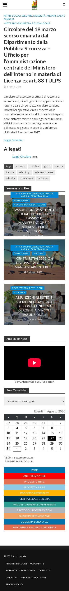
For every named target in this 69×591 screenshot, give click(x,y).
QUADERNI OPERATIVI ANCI (34, 516)
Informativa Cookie (33, 577)
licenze (10, 172)
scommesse (26, 178)
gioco (47, 166)
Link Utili (11, 577)
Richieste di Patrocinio (20, 570)
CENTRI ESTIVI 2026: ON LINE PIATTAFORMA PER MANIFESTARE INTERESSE (34, 262)
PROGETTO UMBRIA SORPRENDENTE (34, 504)
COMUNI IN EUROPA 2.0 (34, 521)
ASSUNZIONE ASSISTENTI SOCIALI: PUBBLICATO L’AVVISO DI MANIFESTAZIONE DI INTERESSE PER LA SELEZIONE (34, 220)
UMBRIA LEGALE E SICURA (35, 498)
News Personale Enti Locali (29, 204)
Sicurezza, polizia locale (34, 23)
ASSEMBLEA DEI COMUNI (19, 461)
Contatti (45, 570)
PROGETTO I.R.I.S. (34, 481)
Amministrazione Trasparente (25, 563)
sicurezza (43, 178)
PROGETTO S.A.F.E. (34, 487)
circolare (34, 166)
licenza (59, 166)
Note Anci (11, 23)
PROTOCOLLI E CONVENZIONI (34, 510)
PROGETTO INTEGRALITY (34, 493)
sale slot (10, 178)
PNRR (34, 470)
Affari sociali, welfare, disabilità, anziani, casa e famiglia (34, 17)
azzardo (20, 166)
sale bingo (24, 172)
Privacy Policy (14, 584)
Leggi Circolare (13, 140)
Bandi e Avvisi (21, 200)
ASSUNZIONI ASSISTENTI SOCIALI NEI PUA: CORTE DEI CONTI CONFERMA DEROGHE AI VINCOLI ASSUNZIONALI (34, 306)
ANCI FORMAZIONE (34, 476)
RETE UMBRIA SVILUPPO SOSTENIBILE (34, 527)
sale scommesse (44, 172)
